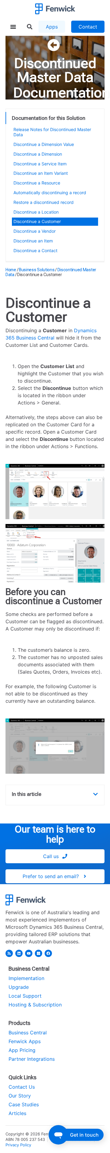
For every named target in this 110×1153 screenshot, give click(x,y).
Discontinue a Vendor (34, 231)
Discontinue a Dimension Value (43, 144)
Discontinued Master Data (55, 70)
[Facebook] (48, 953)
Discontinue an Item (33, 240)
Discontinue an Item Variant (40, 173)
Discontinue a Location (36, 212)
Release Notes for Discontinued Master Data (52, 132)
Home (11, 269)
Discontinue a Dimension (37, 154)
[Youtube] (28, 953)
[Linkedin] (19, 953)
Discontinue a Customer (37, 221)
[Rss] (9, 953)
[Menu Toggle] (13, 27)
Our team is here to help (55, 834)
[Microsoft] (38, 953)
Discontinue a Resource (36, 182)
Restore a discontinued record (43, 202)
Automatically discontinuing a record (49, 192)
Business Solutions (37, 269)
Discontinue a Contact (35, 250)
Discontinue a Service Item (40, 163)
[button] (95, 794)
